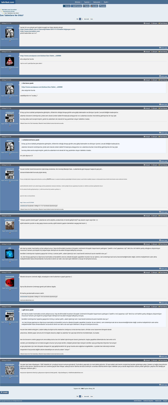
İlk (77, 19)
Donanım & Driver (9, 11)
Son (91, 19)
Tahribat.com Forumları (9, 9)
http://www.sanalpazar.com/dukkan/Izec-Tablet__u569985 (40, 56)
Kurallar (95, 6)
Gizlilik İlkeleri (138, 400)
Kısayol (147, 23)
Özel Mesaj (163, 23)
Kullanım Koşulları (148, 400)
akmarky (10, 27)
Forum (67, 6)
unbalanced (10, 112)
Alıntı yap (164, 48)
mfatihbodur (9, 364)
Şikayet (155, 23)
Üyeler (87, 6)
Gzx (9, 56)
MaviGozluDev (10, 220)
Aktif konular (77, 6)
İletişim (165, 400)
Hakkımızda (158, 400)
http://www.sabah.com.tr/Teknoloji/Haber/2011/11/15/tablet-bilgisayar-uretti (47, 29)
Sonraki (86, 19)
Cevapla (5, 392)
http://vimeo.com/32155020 (27, 202)
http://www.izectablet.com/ (30, 31)
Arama (103, 6)
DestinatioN (10, 276)
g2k (9, 248)
